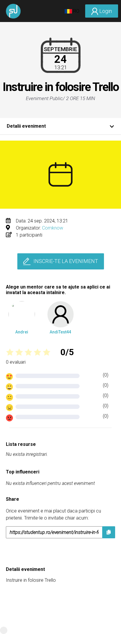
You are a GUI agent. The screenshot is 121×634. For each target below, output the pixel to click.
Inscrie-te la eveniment (65, 261)
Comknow (52, 228)
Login (105, 11)
